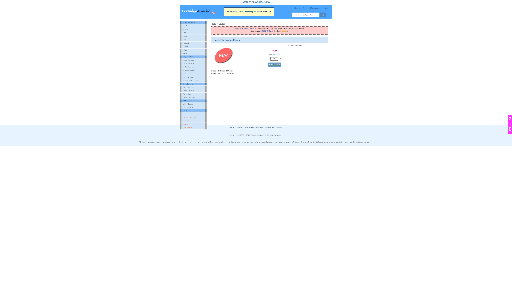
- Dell (184, 33)
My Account (315, 8)
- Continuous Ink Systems (191, 81)
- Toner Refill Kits (188, 91)
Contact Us (239, 127)
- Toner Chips (187, 94)
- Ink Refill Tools (188, 77)
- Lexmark (186, 43)
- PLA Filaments (188, 107)
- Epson (185, 36)
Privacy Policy (269, 127)
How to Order (249, 127)
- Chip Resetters (188, 74)
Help (326, 8)
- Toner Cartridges (188, 87)
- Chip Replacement (189, 70)
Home (232, 127)
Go (323, 15)
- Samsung (186, 47)
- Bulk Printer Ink (188, 67)
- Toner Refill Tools (189, 98)
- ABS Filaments (188, 104)
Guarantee (259, 127)
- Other (185, 54)
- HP (184, 40)
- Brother (185, 26)
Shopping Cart (300, 8)
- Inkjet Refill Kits (188, 63)
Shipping (279, 127)
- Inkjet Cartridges (188, 60)
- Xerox (185, 50)
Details (284, 31)
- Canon (185, 29)
